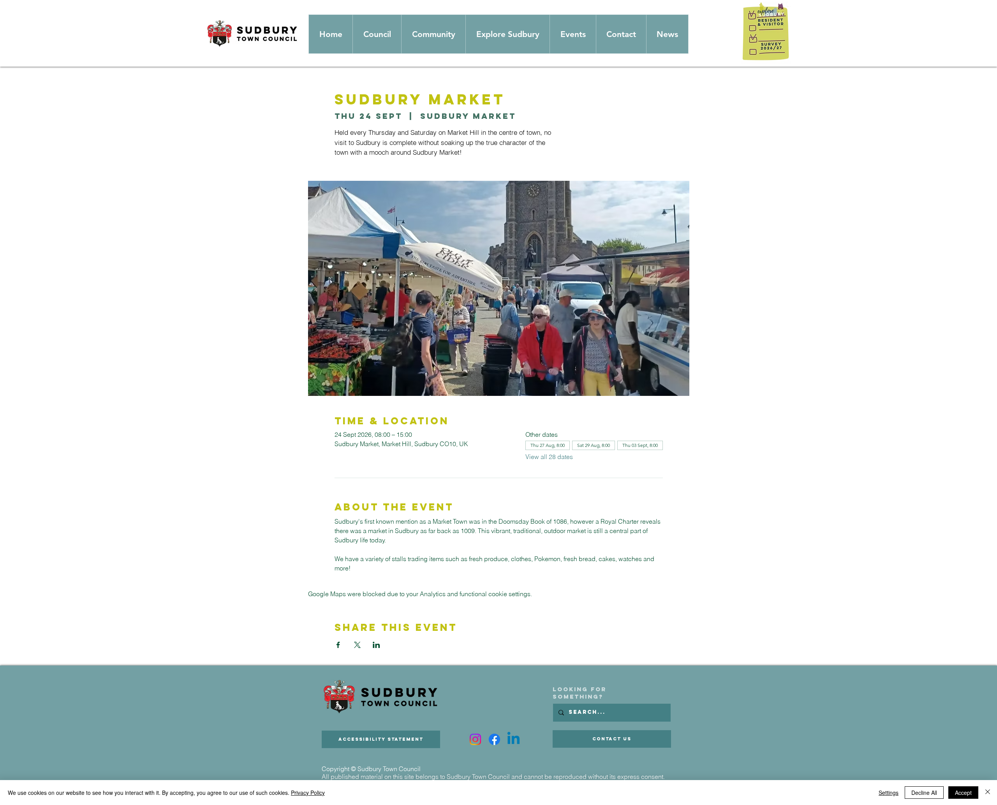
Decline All (924, 792)
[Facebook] (494, 739)
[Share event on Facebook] (338, 645)
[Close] (987, 792)
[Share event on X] (357, 645)
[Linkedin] (513, 739)
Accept (963, 792)
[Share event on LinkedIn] (376, 645)
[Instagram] (475, 739)
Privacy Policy (308, 792)
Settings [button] (888, 792)
